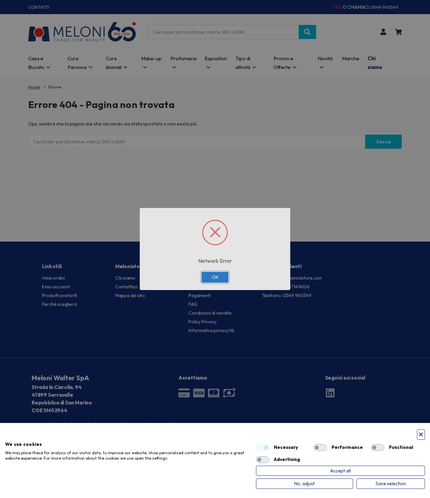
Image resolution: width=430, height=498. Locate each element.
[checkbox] (262, 447)
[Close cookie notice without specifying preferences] (421, 434)
